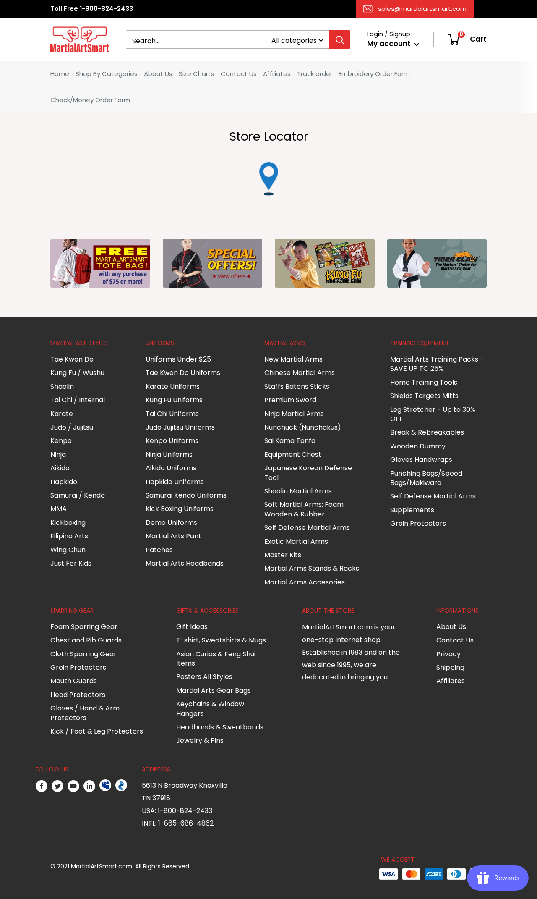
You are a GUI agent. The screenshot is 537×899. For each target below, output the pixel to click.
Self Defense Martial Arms (307, 527)
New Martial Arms (293, 359)
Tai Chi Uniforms (172, 414)
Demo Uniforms (171, 522)
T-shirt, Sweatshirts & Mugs (221, 640)
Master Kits (282, 555)
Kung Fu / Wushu (77, 372)
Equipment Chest (292, 454)
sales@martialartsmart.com (422, 8)
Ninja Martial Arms (294, 414)
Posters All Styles (204, 676)
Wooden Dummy (418, 446)
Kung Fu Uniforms (174, 400)
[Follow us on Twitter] (57, 785)
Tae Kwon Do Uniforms (183, 372)
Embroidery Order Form (374, 73)
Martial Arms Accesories (304, 582)
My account (389, 44)
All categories (294, 40)
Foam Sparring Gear (83, 627)
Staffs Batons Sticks (296, 386)
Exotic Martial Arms (296, 541)
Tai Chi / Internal (77, 400)
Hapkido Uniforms (175, 482)
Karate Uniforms (173, 386)
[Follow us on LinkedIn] (89, 785)
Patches (159, 550)
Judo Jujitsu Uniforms (180, 427)
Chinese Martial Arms (299, 372)
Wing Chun (68, 550)
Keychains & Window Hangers (210, 708)
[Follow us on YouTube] (73, 785)
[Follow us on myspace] (105, 785)
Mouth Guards (73, 681)
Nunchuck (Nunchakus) (302, 427)
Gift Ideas (192, 627)
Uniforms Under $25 (178, 359)
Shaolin (62, 386)
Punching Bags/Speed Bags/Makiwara (426, 478)
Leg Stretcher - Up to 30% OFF (432, 414)
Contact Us (239, 73)
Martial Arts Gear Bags (213, 690)
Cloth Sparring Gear (83, 654)
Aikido (60, 468)
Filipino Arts (69, 536)
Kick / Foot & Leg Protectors (96, 731)
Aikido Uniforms (171, 468)
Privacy (448, 654)
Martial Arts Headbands (185, 563)
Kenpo (61, 441)
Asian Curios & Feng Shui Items (215, 658)
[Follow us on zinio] (121, 785)
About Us (158, 73)
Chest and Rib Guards (86, 640)
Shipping (450, 667)
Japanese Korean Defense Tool (308, 472)
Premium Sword (290, 400)
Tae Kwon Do (72, 359)
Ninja (58, 454)
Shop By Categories (107, 73)
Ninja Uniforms (169, 454)
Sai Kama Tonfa (289, 441)
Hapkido (63, 482)
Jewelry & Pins (200, 740)
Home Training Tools (423, 382)
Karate (61, 414)
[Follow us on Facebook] (41, 785)
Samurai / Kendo (77, 495)
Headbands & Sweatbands (219, 727)
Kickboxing (68, 522)
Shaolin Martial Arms (298, 491)
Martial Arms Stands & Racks (311, 568)
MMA (58, 509)
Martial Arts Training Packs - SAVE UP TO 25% (437, 363)
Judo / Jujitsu (71, 427)
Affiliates (277, 73)
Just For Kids (70, 563)
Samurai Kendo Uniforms (186, 495)
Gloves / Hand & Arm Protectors (85, 712)
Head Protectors (77, 695)
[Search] (339, 39)
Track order (314, 73)
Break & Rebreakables (427, 432)
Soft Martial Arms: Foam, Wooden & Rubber (304, 509)
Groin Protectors (418, 523)
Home (59, 73)
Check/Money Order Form (90, 99)
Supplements (412, 510)
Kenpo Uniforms (172, 441)
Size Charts (196, 73)
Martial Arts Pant (173, 536)
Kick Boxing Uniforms (180, 509)
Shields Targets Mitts (424, 396)
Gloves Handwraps (421, 459)
